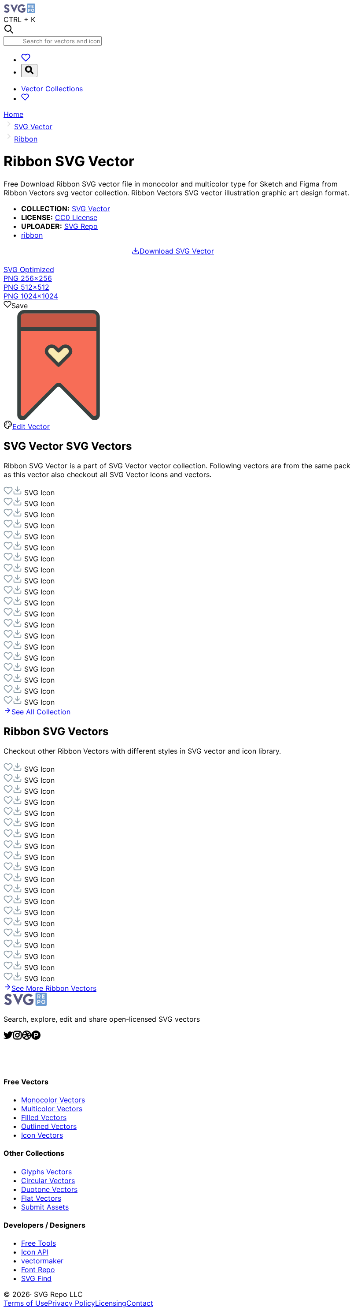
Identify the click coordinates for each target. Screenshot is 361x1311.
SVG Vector (91, 208)
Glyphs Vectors (46, 1171)
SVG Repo (81, 226)
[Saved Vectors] (25, 59)
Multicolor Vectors (51, 1108)
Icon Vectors (42, 1135)
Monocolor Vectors (53, 1099)
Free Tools (38, 1243)
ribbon (32, 235)
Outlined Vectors (49, 1126)
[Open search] (29, 70)
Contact (139, 1303)
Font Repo (38, 1269)
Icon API (34, 1252)
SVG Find (36, 1278)
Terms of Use (26, 1303)
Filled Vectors (43, 1117)
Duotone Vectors (49, 1189)
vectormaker (42, 1260)
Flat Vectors (41, 1198)
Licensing (110, 1303)
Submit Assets (45, 1207)
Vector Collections (52, 88)
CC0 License (76, 217)
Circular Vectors (48, 1180)
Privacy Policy (71, 1303)
